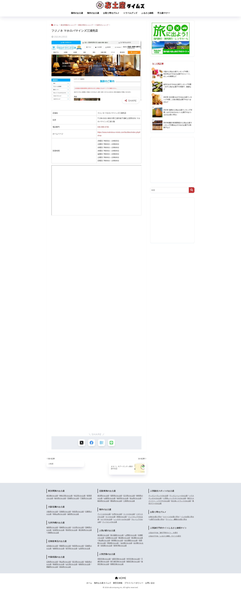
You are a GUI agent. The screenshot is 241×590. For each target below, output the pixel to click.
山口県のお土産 (71, 564)
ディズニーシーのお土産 (179, 496)
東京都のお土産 (52, 496)
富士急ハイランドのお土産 (181, 501)
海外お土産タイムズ (102, 583)
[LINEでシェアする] (111, 442)
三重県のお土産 (129, 501)
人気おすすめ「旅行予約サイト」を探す (163, 533)
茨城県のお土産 (73, 498)
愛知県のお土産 (116, 501)
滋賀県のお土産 (73, 514)
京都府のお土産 (65, 512)
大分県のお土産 (78, 527)
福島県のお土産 (58, 548)
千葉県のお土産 (86, 498)
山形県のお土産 (84, 548)
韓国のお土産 (121, 517)
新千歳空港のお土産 (117, 561)
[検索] (191, 190)
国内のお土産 (77, 13)
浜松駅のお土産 (106, 545)
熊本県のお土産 (71, 530)
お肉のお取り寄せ (155, 517)
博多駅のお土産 (113, 543)
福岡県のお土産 (52, 527)
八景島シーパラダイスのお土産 (174, 498)
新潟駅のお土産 (137, 538)
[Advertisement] (96, 240)
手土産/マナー (163, 13)
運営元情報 (117, 583)
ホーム (89, 583)
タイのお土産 (110, 517)
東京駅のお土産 (103, 535)
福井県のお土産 (122, 498)
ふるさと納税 (147, 13)
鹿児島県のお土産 (85, 530)
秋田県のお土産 (78, 546)
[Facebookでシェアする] (91, 442)
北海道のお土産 (52, 546)
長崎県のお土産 (65, 527)
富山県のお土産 (135, 498)
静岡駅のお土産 (117, 540)
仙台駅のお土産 (126, 543)
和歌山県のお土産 (59, 514)
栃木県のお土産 (60, 498)
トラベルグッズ (130, 13)
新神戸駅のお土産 (120, 545)
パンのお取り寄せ (187, 517)
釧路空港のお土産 (133, 561)
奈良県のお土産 (78, 512)
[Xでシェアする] (81, 442)
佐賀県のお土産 (58, 530)
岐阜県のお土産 (103, 501)
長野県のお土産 (116, 496)
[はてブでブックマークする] (101, 442)
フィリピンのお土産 (109, 522)
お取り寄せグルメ (111, 13)
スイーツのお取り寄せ (171, 517)
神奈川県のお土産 (65, 496)
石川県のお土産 (129, 496)
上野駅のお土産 (130, 535)
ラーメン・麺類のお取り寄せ (176, 519)
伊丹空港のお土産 (133, 559)
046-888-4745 (103, 127)
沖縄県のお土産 (53, 533)
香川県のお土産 (78, 562)
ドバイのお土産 (129, 514)
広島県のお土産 (52, 562)
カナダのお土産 (106, 519)
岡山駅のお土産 (104, 540)
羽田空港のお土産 (104, 559)
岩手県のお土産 (71, 548)
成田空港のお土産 (118, 559)
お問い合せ (150, 583)
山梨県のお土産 (109, 498)
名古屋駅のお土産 (130, 540)
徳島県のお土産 (84, 564)
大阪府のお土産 (52, 512)
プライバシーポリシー (133, 583)
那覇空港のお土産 (117, 564)
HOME (122, 578)
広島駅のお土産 (111, 538)
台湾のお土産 (117, 514)
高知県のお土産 (65, 567)
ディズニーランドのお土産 (158, 496)
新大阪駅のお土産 (117, 535)
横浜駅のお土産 (124, 538)
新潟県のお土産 (103, 496)
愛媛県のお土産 (52, 567)
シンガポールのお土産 (122, 519)
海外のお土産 (93, 13)
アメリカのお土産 (104, 514)
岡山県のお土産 (65, 562)
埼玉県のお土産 (79, 496)
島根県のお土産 (58, 564)
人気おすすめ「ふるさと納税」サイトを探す (164, 536)
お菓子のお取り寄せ (156, 519)
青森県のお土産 (65, 546)
